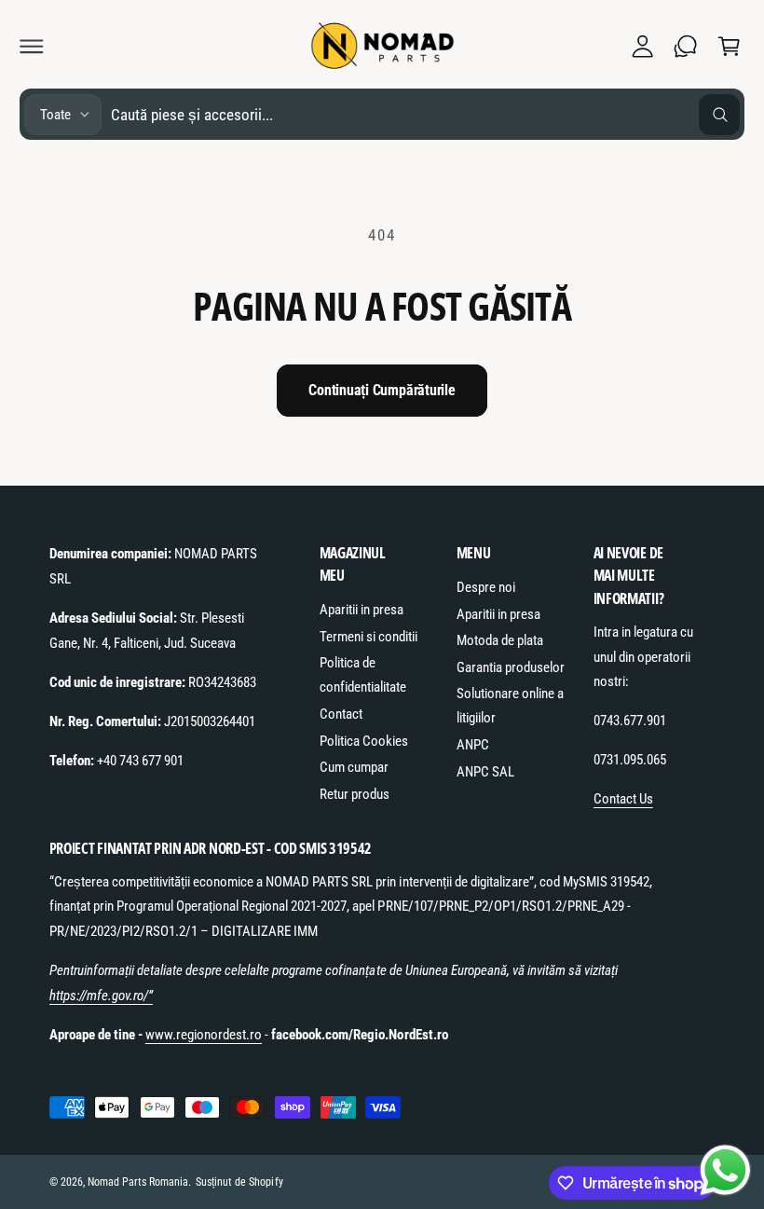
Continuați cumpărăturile (381, 390)
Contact (341, 714)
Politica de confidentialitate (363, 675)
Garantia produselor (511, 667)
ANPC (473, 744)
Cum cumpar (354, 767)
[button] (31, 45)
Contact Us (623, 798)
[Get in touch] (685, 45)
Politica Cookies (364, 741)
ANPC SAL (485, 771)
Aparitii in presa (361, 609)
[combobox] (425, 114)
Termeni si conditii (368, 636)
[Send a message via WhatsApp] (725, 1170)
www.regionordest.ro (203, 1034)
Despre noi (486, 587)
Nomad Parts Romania (138, 1181)
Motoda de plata (500, 640)
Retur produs (354, 794)
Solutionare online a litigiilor (510, 706)
